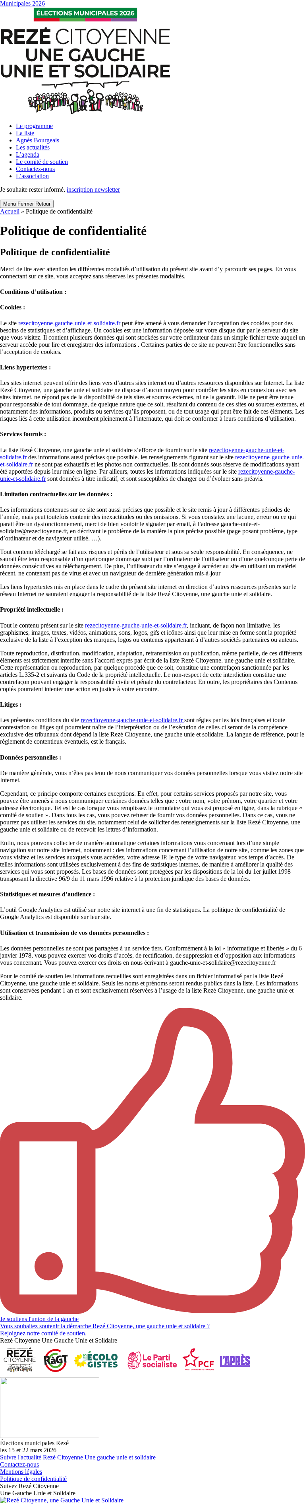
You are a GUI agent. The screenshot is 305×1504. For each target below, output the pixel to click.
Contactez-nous (35, 168)
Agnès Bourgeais (37, 140)
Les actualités (33, 147)
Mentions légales (21, 1471)
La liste (25, 133)
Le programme (34, 125)
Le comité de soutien (42, 161)
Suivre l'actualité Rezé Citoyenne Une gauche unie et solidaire (78, 1457)
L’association (32, 176)
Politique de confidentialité (33, 1478)
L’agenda (27, 154)
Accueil (9, 211)
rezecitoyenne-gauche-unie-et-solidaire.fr (69, 323)
